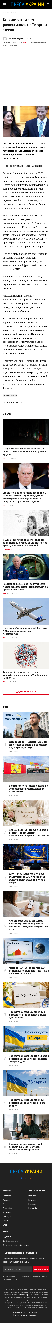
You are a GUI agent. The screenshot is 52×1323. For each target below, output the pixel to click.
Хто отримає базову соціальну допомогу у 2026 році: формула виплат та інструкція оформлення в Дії (28, 925)
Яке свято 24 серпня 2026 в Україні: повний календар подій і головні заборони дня (29, 1059)
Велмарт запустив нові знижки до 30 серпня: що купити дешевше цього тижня (28, 788)
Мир (24, 42)
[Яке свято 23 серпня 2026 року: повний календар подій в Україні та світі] (26, 1083)
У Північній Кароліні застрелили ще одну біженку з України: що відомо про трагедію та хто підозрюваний (25, 542)
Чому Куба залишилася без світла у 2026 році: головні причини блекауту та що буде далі (25, 451)
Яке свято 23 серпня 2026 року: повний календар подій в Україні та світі (28, 1102)
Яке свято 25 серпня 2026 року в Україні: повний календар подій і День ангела (28, 1014)
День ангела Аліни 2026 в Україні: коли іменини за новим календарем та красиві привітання (29, 833)
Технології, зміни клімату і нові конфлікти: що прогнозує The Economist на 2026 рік (25, 675)
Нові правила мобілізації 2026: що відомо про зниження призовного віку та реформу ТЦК (28, 744)
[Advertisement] (26, 75)
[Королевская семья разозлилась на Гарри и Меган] (26, 121)
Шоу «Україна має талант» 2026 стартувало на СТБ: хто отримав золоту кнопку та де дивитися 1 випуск (27, 878)
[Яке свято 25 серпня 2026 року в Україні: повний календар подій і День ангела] (26, 995)
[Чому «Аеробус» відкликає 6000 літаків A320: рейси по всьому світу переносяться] (26, 611)
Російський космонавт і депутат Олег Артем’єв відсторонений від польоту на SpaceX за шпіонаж (25, 587)
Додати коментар (26, 692)
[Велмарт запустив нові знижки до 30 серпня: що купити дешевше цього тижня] (26, 769)
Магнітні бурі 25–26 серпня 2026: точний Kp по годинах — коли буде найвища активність (29, 970)
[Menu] (4, 4)
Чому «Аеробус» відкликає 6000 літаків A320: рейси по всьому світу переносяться (25, 631)
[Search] (48, 4)
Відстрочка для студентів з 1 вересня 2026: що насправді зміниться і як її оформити (25, 1147)
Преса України (25, 1295)
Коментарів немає (38, 42)
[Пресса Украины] (27, 4)
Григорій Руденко (16, 39)
